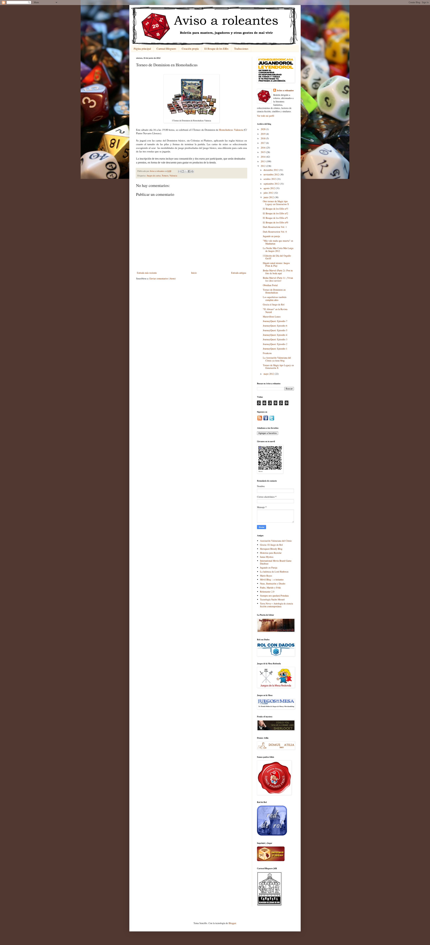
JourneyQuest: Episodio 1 (275, 348)
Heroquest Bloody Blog (271, 548)
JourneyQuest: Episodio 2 (275, 344)
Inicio (194, 272)
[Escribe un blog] (182, 171)
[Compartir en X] (186, 171)
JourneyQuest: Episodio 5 (275, 330)
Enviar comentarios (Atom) (162, 278)
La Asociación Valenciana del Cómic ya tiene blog (277, 359)
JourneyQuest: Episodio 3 (275, 339)
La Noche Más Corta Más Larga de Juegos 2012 (278, 249)
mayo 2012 (269, 373)
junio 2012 (269, 197)
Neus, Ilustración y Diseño (272, 583)
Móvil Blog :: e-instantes (272, 579)
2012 (263, 165)
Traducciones (241, 48)
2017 (263, 142)
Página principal (142, 48)
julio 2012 (269, 192)
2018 (263, 138)
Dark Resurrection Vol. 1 (275, 227)
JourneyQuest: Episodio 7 (275, 321)
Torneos (165, 175)
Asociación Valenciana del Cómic (276, 540)
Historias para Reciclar (271, 552)
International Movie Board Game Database (275, 562)
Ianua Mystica (266, 556)
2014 (263, 156)
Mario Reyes (266, 575)
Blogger (232, 923)
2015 (263, 152)
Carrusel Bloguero (166, 48)
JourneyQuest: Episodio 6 (275, 325)
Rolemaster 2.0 (267, 591)
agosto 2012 (270, 188)
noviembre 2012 (272, 174)
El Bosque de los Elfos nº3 (275, 208)
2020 (263, 129)
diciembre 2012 (271, 169)
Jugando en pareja (271, 236)
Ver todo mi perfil (265, 115)
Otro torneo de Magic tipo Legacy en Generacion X (276, 203)
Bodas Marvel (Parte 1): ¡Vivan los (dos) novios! (278, 279)
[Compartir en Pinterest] (192, 171)
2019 (263, 133)
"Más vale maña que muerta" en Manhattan (278, 242)
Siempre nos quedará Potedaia (274, 595)
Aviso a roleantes (285, 90)
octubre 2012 (270, 179)
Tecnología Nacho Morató (272, 599)
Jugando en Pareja (268, 567)
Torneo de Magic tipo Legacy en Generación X (278, 367)
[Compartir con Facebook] (189, 171)
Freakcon (267, 353)
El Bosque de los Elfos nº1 (275, 217)
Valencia (173, 175)
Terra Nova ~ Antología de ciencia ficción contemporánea (276, 605)
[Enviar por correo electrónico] (179, 171)
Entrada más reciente (147, 272)
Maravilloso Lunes (272, 316)
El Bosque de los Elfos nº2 (275, 213)
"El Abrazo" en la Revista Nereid (275, 311)
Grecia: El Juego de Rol (271, 544)
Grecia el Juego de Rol (273, 304)
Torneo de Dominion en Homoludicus (274, 291)
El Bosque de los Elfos (216, 48)
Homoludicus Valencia (231, 129)
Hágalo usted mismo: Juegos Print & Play (276, 264)
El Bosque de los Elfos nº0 (275, 222)
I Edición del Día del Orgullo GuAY (277, 257)
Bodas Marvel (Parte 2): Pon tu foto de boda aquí (278, 272)
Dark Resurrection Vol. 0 (275, 231)
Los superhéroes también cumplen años (274, 298)
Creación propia (190, 48)
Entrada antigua (238, 272)
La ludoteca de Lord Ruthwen (274, 571)
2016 (263, 147)
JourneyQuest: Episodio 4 (275, 334)
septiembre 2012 (272, 183)
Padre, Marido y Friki (270, 587)
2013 (263, 161)
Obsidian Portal (270, 285)
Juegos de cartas (154, 175)
